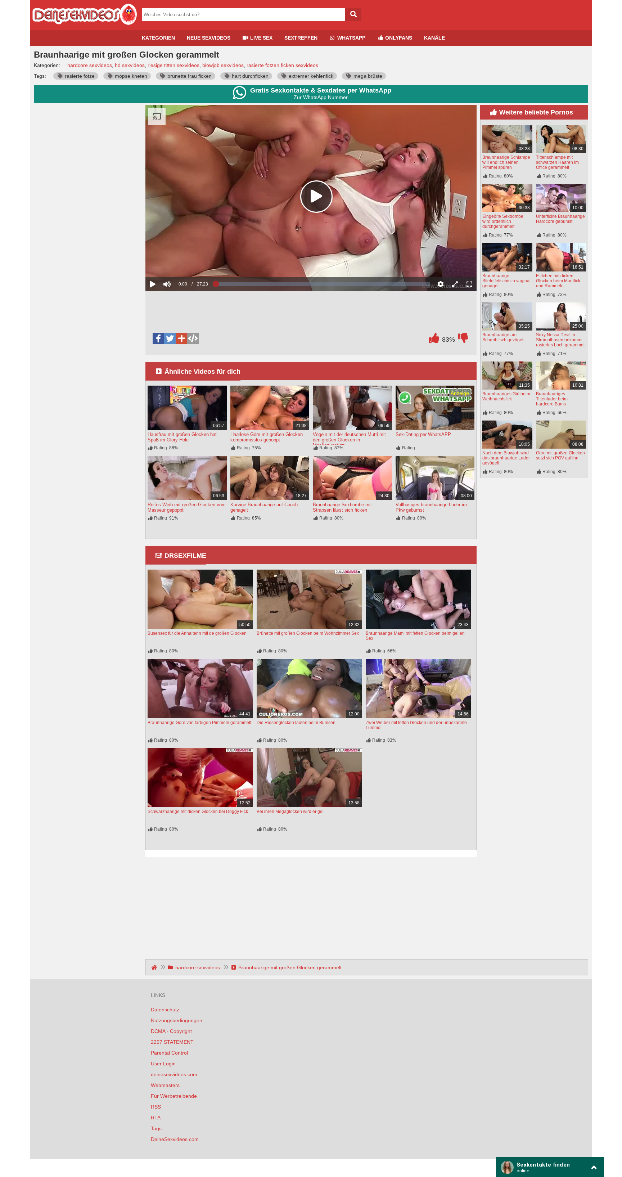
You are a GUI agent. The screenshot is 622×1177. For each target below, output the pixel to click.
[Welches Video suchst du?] (353, 14)
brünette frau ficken (189, 76)
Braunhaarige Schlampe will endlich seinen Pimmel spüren (506, 162)
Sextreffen (300, 38)
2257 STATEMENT (172, 1042)
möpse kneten (130, 76)
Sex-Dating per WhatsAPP (423, 434)
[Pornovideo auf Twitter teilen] (170, 338)
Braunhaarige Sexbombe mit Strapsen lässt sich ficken (342, 507)
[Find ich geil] (434, 340)
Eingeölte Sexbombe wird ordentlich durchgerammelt (502, 221)
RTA (156, 1117)
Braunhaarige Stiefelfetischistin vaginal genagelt (506, 280)
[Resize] (455, 284)
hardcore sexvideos (89, 65)
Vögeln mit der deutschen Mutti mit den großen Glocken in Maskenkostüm (349, 440)
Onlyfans (398, 38)
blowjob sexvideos (223, 65)
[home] (155, 967)
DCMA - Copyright (171, 1031)
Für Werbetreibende (174, 1096)
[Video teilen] (181, 338)
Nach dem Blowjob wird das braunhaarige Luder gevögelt (506, 458)
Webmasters (165, 1085)
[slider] (179, 262)
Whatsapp (350, 38)
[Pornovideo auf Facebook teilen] (158, 338)
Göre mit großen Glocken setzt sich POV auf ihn (560, 455)
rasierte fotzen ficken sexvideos (282, 65)
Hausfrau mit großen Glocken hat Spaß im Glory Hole (182, 437)
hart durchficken (249, 76)
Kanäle (434, 38)
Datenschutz (165, 1009)
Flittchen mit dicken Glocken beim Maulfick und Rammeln (558, 280)
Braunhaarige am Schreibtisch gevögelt (503, 337)
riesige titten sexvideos (173, 65)
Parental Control (169, 1053)
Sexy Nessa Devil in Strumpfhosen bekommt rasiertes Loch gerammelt (561, 339)
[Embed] (193, 338)
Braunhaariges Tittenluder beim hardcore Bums (552, 398)
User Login (163, 1063)
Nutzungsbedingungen (176, 1020)
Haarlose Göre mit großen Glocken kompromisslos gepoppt (266, 437)
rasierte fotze (79, 76)
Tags (156, 1128)
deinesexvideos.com (174, 1074)
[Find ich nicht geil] (462, 340)
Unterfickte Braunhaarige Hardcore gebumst (560, 219)
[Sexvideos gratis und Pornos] (84, 27)
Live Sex (260, 38)
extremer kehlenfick (310, 76)
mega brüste (367, 76)
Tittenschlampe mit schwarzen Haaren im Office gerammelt (557, 162)
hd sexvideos (130, 65)
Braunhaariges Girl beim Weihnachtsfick (506, 396)
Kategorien (158, 38)
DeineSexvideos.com (175, 1139)
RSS (156, 1107)
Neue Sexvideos (208, 38)
